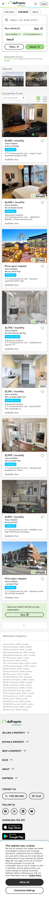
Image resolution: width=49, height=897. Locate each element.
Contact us (9, 789)
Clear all (10, 39)
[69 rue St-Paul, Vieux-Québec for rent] (24, 496)
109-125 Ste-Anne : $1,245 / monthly (16, 674)
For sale (9, 12)
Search (33, 46)
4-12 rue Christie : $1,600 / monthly (15, 644)
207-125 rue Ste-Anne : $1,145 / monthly (17, 685)
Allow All (25, 882)
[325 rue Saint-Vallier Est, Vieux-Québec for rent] (24, 371)
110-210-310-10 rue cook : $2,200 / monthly (18, 704)
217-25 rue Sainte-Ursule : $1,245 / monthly (18, 693)
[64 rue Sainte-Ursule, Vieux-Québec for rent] (24, 182)
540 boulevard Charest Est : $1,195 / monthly (19, 655)
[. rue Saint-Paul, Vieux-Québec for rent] (24, 558)
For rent (23, 12)
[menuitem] (24, 732)
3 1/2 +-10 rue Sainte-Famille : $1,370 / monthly (20, 663)
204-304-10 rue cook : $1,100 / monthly (17, 701)
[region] (24, 869)
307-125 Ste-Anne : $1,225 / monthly (16, 658)
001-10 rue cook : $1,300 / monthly (15, 699)
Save (23, 614)
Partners (7, 778)
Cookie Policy (35, 875)
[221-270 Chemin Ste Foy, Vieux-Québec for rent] (24, 307)
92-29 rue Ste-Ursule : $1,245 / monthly (17, 647)
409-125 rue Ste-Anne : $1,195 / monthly (17, 682)
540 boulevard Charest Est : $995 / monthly (19, 652)
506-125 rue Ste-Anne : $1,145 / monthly (17, 650)
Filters (12, 46)
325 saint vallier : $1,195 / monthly (15, 660)
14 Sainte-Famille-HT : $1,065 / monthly (17, 671)
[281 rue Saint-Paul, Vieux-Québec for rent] (24, 246)
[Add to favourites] (42, 140)
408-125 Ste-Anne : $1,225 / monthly (16, 669)
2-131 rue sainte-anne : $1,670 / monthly (17, 696)
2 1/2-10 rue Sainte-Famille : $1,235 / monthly (19, 666)
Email (38, 796)
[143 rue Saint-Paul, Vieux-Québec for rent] (24, 435)
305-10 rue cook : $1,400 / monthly (15, 710)
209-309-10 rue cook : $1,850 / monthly (17, 707)
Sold (35, 12)
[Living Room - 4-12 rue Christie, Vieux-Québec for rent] (24, 120)
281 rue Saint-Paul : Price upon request (17, 690)
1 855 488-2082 (16, 796)
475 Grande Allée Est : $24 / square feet (17, 677)
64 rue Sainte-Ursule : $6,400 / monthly (17, 688)
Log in (44, 4)
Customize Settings (24, 890)
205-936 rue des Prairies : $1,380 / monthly (18, 680)
